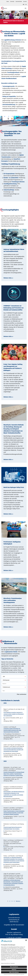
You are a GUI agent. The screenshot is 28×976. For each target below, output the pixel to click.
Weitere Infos (8, 278)
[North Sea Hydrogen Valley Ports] (14, 475)
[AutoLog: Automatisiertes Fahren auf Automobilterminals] (14, 237)
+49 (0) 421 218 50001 (15, 937)
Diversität (12, 1)
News (8, 1)
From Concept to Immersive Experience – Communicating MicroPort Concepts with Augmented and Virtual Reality (13, 749)
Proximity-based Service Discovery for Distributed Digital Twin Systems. (13, 828)
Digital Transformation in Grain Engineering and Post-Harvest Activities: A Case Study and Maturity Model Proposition (14, 812)
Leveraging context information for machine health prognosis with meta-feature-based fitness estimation (12, 730)
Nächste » (18, 901)
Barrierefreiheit (19, 1)
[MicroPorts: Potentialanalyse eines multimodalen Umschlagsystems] (14, 586)
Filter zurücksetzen (21, 694)
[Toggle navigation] (25, 8)
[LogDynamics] (4, 8)
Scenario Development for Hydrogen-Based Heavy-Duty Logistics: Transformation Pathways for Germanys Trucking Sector (14, 774)
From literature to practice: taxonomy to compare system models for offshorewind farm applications (14, 714)
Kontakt (25, 1)
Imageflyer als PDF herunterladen (14, 925)
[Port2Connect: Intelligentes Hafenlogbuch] (14, 529)
